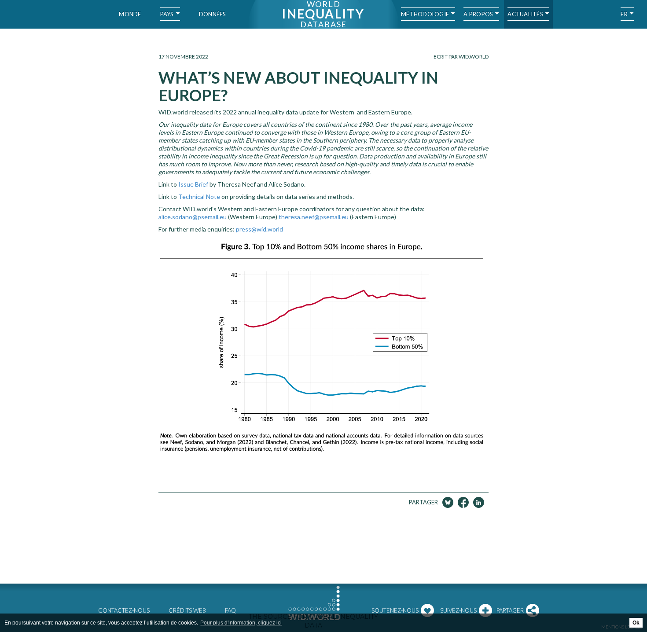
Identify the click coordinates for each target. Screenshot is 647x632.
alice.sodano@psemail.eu (192, 216)
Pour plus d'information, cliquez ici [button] (241, 623)
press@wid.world (259, 229)
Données (212, 14)
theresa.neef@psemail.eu (314, 216)
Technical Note (199, 196)
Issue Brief (193, 184)
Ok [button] (636, 623)
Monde (130, 14)
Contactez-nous (124, 610)
